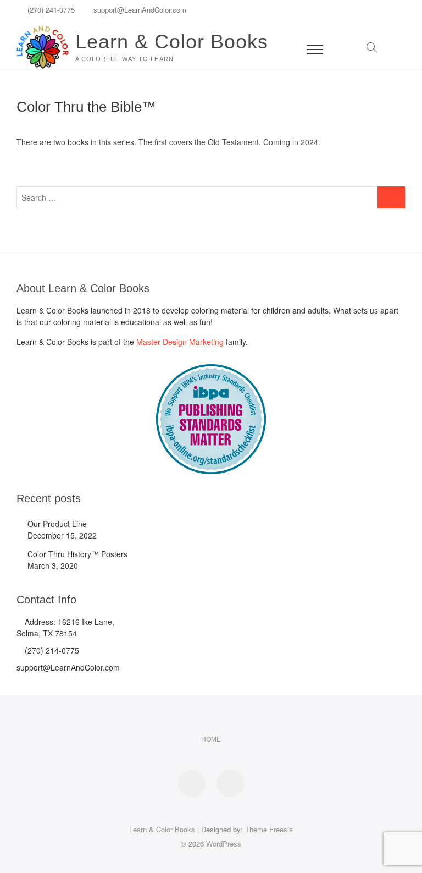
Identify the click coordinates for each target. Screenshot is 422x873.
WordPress (223, 843)
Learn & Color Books (171, 41)
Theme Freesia (269, 829)
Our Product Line (57, 523)
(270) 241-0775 (50, 9)
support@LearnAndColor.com (138, 9)
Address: (40, 621)
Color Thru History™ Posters (77, 553)
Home (211, 738)
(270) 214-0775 (51, 650)
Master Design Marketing (180, 341)
